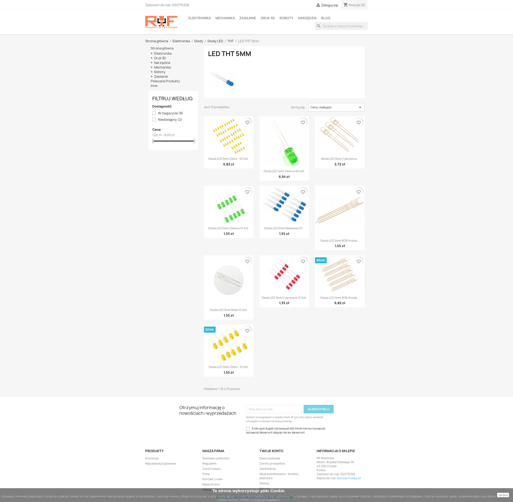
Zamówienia (268, 469)
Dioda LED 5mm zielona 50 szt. (284, 171)
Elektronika (199, 18)
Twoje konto (271, 451)
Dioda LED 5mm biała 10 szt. (228, 310)
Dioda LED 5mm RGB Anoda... (339, 240)
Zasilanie (247, 18)
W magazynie (170, 113)
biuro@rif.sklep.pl (349, 478)
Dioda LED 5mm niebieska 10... (284, 228)
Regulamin (209, 463)
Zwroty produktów (272, 463)
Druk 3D (268, 18)
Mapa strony (211, 484)
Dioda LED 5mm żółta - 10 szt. (229, 367)
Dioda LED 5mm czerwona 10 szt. (284, 298)
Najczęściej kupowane (160, 463)
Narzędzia (307, 18)
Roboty (286, 18)
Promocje (152, 458)
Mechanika (225, 18)
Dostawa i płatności (215, 458)
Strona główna (162, 48)
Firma (206, 474)
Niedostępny (170, 120)
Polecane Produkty (165, 81)
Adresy (264, 483)
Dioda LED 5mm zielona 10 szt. (228, 228)
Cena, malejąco (336, 107)
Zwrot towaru (211, 469)
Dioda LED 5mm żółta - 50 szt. (228, 159)
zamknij (503, 495)
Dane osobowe (270, 458)
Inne (154, 86)
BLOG (325, 18)
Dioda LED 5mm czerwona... (340, 159)
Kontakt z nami (212, 479)
